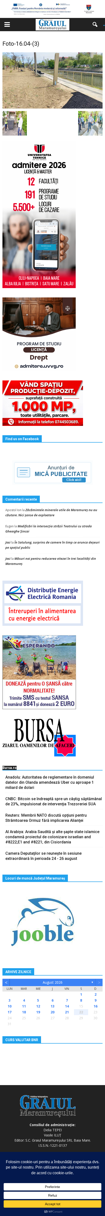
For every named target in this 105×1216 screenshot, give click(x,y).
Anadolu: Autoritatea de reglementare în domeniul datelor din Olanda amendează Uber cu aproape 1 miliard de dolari (49, 782)
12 (38, 1006)
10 (9, 1006)
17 (9, 1012)
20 (52, 1012)
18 (24, 1012)
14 (67, 1006)
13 (52, 1006)
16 (95, 1006)
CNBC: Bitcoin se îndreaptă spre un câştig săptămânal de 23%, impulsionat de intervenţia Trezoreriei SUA (53, 801)
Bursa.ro (9, 768)
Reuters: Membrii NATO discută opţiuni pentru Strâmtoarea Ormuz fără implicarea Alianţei (46, 818)
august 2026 (53, 982)
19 (38, 1012)
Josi (7, 542)
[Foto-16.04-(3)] (52, 80)
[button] (96, 24)
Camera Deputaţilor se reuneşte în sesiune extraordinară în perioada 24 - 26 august (43, 856)
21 (67, 1012)
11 (24, 1006)
